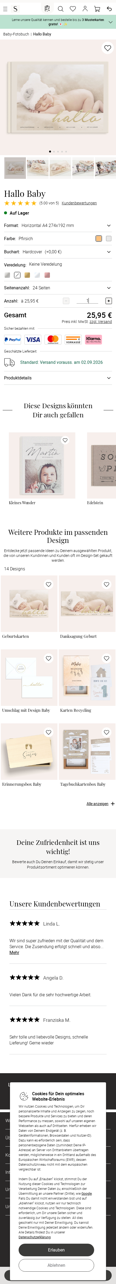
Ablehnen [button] (56, 1265)
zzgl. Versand (101, 321)
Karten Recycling (75, 710)
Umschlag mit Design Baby (26, 710)
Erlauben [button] (56, 1250)
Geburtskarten (15, 636)
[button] (85, 9)
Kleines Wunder (22, 502)
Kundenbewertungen (79, 203)
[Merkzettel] (73, 9)
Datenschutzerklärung (35, 1237)
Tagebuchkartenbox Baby (83, 784)
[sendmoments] (15, 9)
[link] (42, 465)
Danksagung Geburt (78, 636)
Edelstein (95, 502)
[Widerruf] (109, 9)
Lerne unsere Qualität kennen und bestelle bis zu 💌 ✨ (58, 21)
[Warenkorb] (97, 9)
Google (86, 1193)
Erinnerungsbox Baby (22, 784)
